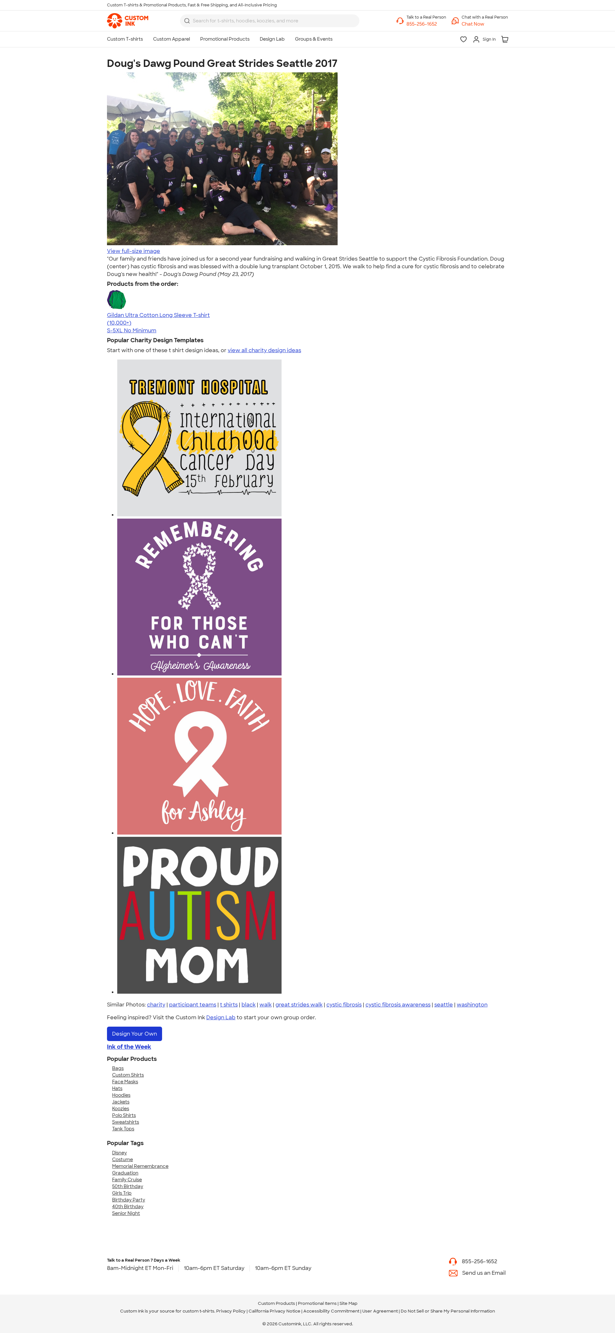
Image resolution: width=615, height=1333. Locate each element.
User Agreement (380, 1311)
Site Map (348, 1303)
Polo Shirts (124, 1115)
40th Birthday (128, 1206)
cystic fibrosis (344, 1004)
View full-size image (133, 251)
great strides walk (299, 1004)
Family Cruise (127, 1180)
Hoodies (121, 1095)
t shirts (229, 1004)
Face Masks (125, 1082)
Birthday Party (128, 1200)
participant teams (192, 1004)
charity (156, 1004)
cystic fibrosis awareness (397, 1004)
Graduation (125, 1173)
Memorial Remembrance (140, 1166)
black (249, 1004)
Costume (122, 1159)
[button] (485, 24)
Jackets (120, 1102)
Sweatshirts (125, 1122)
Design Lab (220, 1017)
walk (265, 1004)
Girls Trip (122, 1193)
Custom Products (276, 1303)
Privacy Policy (231, 1311)
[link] (127, 20)
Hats (117, 1088)
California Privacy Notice (274, 1311)
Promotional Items (317, 1303)
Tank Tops (123, 1129)
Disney (119, 1153)
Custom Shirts (128, 1075)
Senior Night (126, 1213)
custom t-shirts (198, 1311)
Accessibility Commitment (331, 1311)
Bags (118, 1068)
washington (472, 1004)
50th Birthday (127, 1186)
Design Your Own (134, 1033)
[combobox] (269, 20)
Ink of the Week (129, 1047)
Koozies (120, 1108)
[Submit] (187, 20)
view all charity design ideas (264, 350)
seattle (443, 1004)
